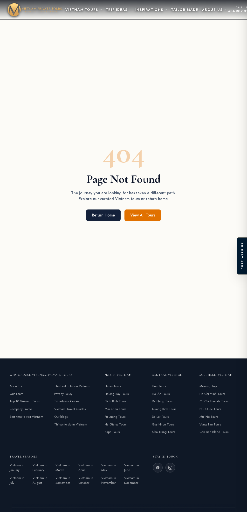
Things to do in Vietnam (70, 424)
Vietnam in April (85, 467)
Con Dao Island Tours (213, 432)
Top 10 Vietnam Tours (25, 401)
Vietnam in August (40, 480)
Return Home (103, 215)
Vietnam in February (40, 467)
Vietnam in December (131, 480)
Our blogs (61, 416)
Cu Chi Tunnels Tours (213, 401)
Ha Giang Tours (115, 424)
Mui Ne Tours (208, 416)
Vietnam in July (17, 480)
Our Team (16, 393)
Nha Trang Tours (163, 432)
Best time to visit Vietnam (26, 416)
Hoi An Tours (161, 393)
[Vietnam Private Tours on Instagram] (170, 467)
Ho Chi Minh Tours (212, 393)
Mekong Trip (208, 386)
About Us (16, 386)
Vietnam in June (131, 467)
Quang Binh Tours (164, 409)
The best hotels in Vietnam (72, 386)
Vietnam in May (108, 467)
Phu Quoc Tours (210, 409)
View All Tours (142, 215)
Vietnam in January (17, 467)
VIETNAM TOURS (81, 9)
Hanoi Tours (113, 386)
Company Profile (21, 409)
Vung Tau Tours (210, 424)
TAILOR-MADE (184, 9)
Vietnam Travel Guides (70, 409)
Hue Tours (159, 386)
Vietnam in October (85, 480)
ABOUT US (212, 9)
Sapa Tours (112, 432)
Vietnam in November (108, 480)
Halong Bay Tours (117, 393)
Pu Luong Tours (115, 416)
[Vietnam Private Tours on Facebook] (158, 467)
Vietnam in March (62, 467)
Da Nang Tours (162, 401)
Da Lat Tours (160, 416)
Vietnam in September (62, 480)
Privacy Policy (63, 393)
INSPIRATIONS (149, 9)
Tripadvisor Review (66, 401)
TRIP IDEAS (117, 9)
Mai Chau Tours (115, 409)
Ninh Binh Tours (115, 401)
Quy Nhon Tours (163, 424)
